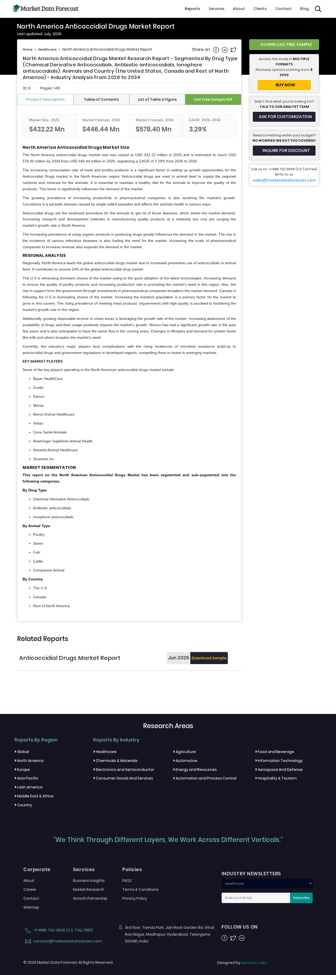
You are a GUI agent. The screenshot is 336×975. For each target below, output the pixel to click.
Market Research (88, 889)
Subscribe (301, 897)
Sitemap (31, 907)
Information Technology (279, 760)
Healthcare (47, 49)
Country (23, 805)
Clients (260, 8)
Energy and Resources (195, 769)
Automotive (185, 760)
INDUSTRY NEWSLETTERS (251, 874)
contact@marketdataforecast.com (67, 941)
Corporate (37, 869)
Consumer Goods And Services (123, 778)
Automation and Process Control (204, 778)
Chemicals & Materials (115, 760)
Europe (22, 769)
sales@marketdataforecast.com (284, 180)
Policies (132, 869)
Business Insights (89, 880)
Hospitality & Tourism (276, 778)
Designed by (242, 962)
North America (29, 760)
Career (29, 889)
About (239, 8)
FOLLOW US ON (240, 927)
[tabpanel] (129, 361)
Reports (192, 8)
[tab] (45, 99)
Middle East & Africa (34, 796)
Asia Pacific (26, 778)
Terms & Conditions (140, 889)
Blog (304, 8)
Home (28, 49)
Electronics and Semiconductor (123, 769)
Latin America (28, 787)
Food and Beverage (274, 751)
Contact (283, 8)
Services (216, 8)
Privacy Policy (134, 898)
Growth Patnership (90, 898)
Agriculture (184, 751)
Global (21, 751)
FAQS (127, 880)
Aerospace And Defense (279, 769)
